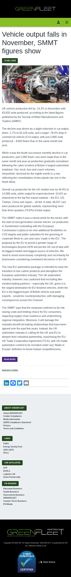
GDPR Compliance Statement (17, 422)
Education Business (12, 488)
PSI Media (8, 504)
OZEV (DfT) (8, 450)
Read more (10, 359)
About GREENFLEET (13, 413)
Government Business (13, 495)
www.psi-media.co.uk (37, 546)
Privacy (7, 425)
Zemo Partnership (11, 477)
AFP (5, 468)
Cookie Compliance (12, 416)
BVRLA (6, 471)
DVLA (6, 453)
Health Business (11, 492)
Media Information (11, 419)
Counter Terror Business (15, 501)
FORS (6, 443)
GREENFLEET (10, 498)
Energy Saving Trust (12, 447)
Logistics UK (9, 474)
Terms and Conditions (13, 428)
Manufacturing (10, 370)
